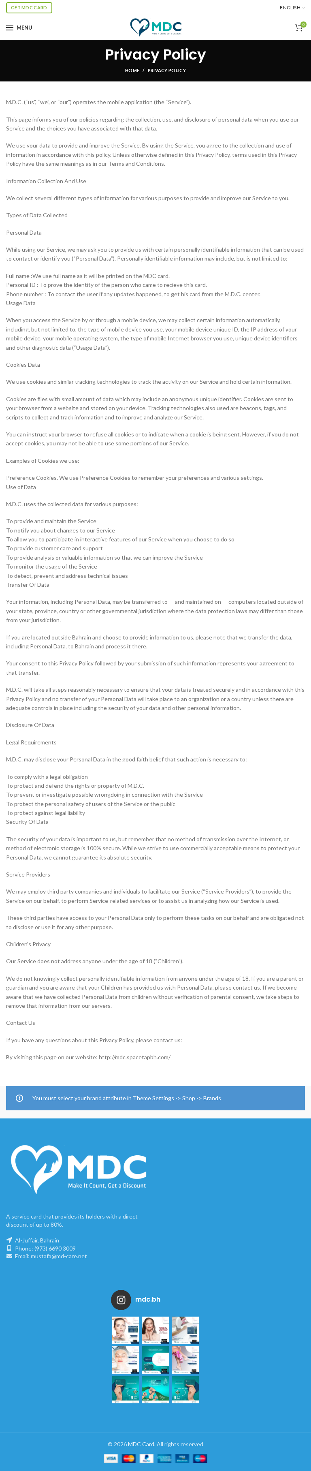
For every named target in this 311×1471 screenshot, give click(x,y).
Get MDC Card (29, 7)
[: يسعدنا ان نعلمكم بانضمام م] (155, 1359)
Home (132, 70)
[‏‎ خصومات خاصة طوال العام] (125, 1330)
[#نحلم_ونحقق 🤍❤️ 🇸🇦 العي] (125, 1389)
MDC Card (141, 1444)
